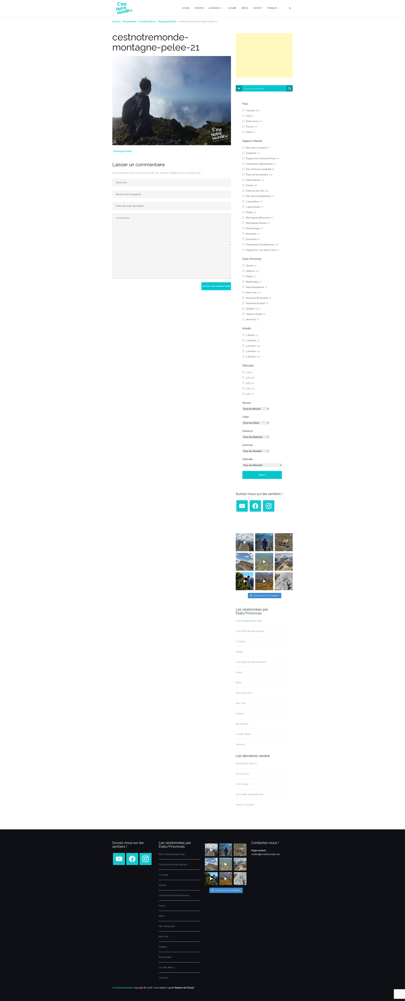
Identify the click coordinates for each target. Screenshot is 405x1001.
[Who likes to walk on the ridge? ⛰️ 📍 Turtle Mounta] (264, 562)
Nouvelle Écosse (257, 303)
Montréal (253, 234)
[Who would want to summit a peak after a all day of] (245, 542)
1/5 (249, 372)
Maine (251, 212)
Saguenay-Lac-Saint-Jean (262, 250)
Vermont (252, 319)
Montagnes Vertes (258, 223)
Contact (257, 8)
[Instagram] (268, 506)
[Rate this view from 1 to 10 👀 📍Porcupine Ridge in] (284, 562)
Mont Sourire (242, 774)
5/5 (250, 394)
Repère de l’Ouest (184, 987)
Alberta (252, 271)
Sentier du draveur (245, 804)
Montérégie (254, 228)
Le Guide (232, 8)
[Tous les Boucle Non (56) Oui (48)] (255, 409)
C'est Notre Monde (122, 987)
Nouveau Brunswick (258, 298)
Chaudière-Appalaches (260, 164)
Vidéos (244, 8)
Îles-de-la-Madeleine (260, 196)
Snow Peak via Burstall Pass (250, 794)
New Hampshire (256, 287)
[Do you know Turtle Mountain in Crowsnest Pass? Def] (245, 562)
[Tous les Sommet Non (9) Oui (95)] (255, 451)
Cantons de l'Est (257, 190)
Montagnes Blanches (259, 217)
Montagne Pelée (167, 21)
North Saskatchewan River (249, 621)
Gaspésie (253, 153)
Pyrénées (253, 239)
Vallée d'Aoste (255, 314)
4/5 (250, 388)
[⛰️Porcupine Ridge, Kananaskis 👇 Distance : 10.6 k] (245, 581)
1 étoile (252, 335)
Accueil (186, 8)
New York (253, 292)
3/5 (250, 383)
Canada (253, 110)
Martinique (254, 282)
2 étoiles (252, 340)
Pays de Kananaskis (259, 174)
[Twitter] (242, 506)
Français (272, 8)
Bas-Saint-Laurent (258, 147)
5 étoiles (253, 356)
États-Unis (254, 121)
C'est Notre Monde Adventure (251, 662)
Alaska (251, 265)
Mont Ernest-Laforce (246, 763)
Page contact (258, 850)
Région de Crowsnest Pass (262, 158)
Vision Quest (242, 784)
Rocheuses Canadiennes (262, 244)
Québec (253, 308)
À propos (199, 8)
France (251, 126)
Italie (250, 132)
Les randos (214, 8)
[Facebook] (255, 506)
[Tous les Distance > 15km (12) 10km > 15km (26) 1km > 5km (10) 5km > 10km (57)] (255, 437)
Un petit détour (147, 21)
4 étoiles (253, 351)
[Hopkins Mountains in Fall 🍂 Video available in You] (264, 581)
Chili (250, 116)
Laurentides (254, 207)
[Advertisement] (264, 55)
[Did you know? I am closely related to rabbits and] (284, 581)
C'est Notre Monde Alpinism (250, 631)
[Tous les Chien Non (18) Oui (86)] (255, 423)
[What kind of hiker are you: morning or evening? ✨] (264, 542)
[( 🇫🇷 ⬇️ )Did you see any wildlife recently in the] (284, 542)
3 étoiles (253, 346)
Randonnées (129, 21)
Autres (251, 185)
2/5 (250, 377)
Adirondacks (255, 180)
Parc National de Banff (260, 169)
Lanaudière (254, 201)
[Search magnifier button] (289, 88)
